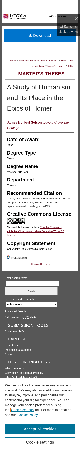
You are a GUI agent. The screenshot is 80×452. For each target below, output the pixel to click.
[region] (40, 415)
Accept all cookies (40, 429)
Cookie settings (22, 410)
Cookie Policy (27, 415)
